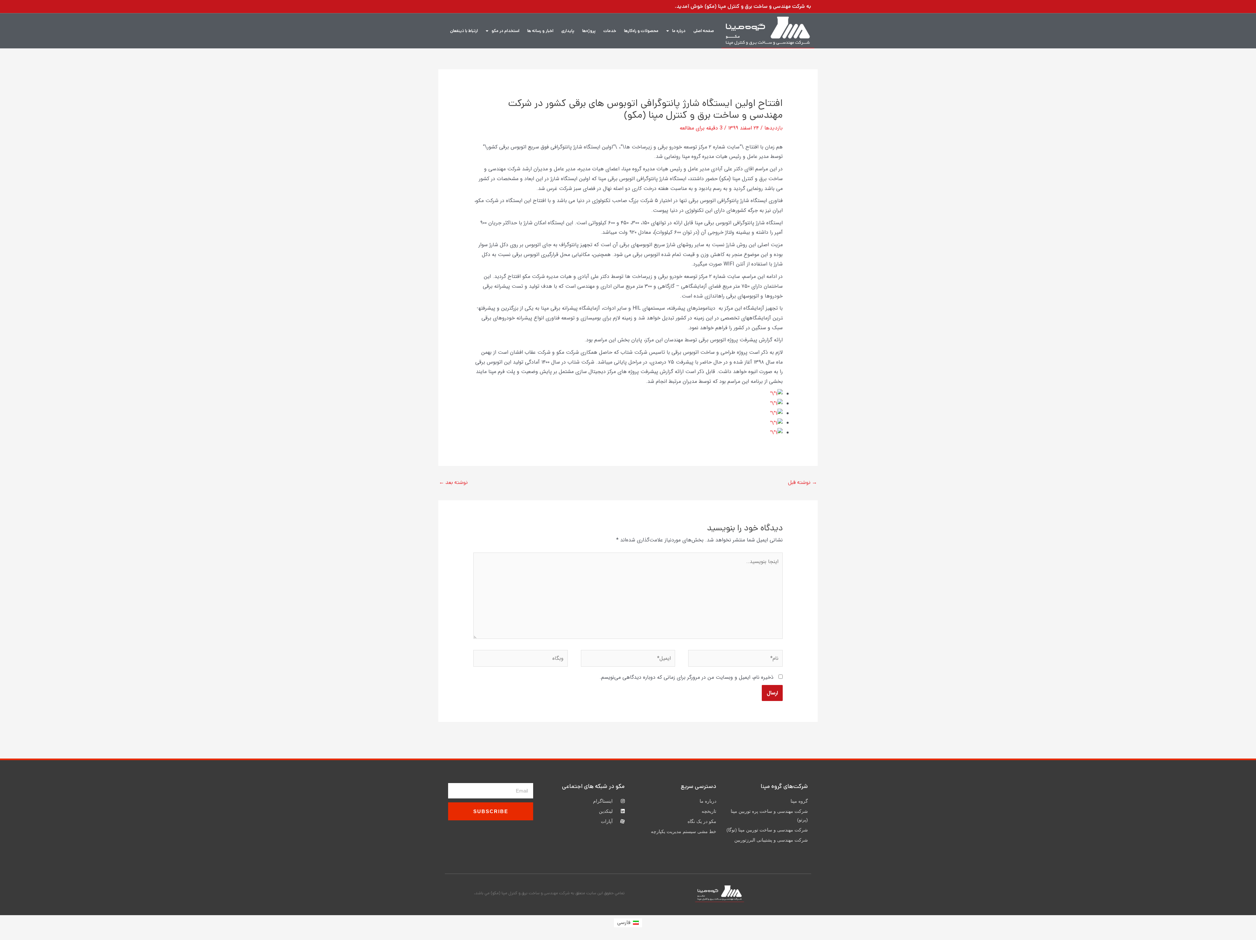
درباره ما (679, 31)
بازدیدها (773, 128)
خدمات (609, 31)
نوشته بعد (453, 482)
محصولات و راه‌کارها (641, 31)
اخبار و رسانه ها (540, 31)
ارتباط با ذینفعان (464, 31)
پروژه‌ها (589, 31)
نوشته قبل (802, 482)
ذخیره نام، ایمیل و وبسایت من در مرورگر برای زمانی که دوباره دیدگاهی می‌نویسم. (687, 677)
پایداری (567, 31)
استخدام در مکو (505, 31)
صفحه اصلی (703, 31)
